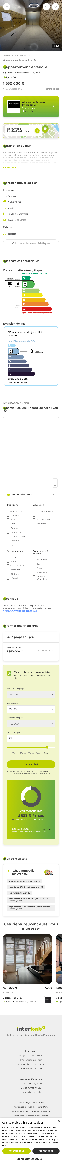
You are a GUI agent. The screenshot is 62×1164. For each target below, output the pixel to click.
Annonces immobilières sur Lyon (31, 1115)
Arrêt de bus (16, 511)
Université (41, 524)
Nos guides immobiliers (31, 1055)
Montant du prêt (15, 718)
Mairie (13, 557)
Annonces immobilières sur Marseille (31, 1111)
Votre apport (13, 703)
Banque (40, 568)
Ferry (12, 545)
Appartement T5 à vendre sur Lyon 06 (26, 887)
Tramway (14, 515)
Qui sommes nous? (31, 1087)
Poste (13, 561)
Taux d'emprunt (15, 732)
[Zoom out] (55, 485)
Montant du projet (16, 688)
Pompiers (15, 570)
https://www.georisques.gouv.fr (20, 611)
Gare (12, 524)
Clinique (14, 574)
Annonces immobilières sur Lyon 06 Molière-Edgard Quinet (29, 899)
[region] (31, 453)
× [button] (58, 1121)
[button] (31, 1159)
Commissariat (17, 565)
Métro (13, 519)
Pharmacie (41, 572)
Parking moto (17, 532)
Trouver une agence (31, 1083)
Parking (14, 528)
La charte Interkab (31, 1092)
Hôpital (14, 578)
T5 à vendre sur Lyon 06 (19, 893)
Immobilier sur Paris (31, 1060)
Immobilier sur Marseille (31, 1064)
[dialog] (31, 1141)
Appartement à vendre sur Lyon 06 (24, 881)
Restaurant (41, 560)
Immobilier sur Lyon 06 (15, 56)
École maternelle (44, 511)
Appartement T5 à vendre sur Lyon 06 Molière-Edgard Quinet (30, 908)
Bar (38, 564)
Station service (17, 536)
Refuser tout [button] (46, 1151)
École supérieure (44, 519)
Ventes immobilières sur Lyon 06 (19, 60)
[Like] (47, 940)
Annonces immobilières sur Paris (31, 1107)
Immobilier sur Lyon (31, 1068)
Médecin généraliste (41, 577)
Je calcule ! (31, 764)
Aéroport (14, 541)
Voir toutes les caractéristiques (31, 243)
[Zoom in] (55, 481)
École (39, 515)
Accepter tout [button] (16, 1151)
